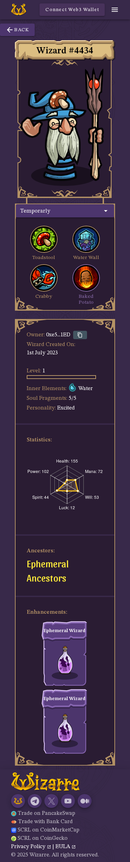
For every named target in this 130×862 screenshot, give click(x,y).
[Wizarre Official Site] (18, 801)
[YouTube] (68, 801)
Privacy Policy (29, 847)
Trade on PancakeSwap (46, 813)
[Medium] (85, 801)
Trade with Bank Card (45, 822)
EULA (63, 847)
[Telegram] (35, 801)
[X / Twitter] (51, 801)
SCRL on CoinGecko (43, 838)
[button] (65, 210)
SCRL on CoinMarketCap (48, 830)
